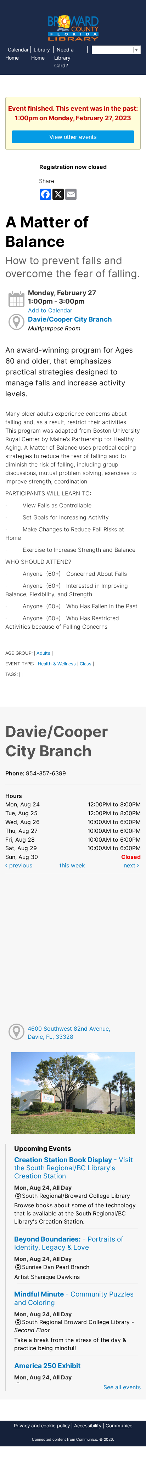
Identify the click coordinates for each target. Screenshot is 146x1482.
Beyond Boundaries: (68, 1243)
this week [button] (72, 865)
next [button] (130, 865)
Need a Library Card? (64, 58)
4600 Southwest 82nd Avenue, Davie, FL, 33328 (69, 1032)
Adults (43, 653)
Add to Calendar (50, 310)
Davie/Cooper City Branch (70, 319)
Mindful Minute (74, 1298)
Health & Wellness (57, 663)
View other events (73, 136)
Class (85, 663)
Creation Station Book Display (73, 1167)
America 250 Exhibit (47, 1365)
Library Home (40, 54)
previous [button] (19, 865)
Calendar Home (17, 54)
